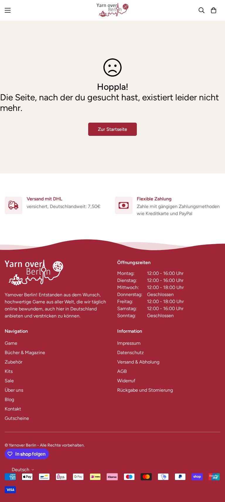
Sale (9, 380)
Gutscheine (17, 418)
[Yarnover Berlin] (112, 10)
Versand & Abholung (138, 362)
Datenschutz (130, 352)
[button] (213, 10)
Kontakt (13, 409)
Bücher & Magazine (25, 352)
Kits (9, 371)
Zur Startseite (112, 129)
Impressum (129, 343)
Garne (11, 343)
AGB (122, 371)
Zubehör (13, 362)
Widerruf (126, 380)
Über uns (14, 390)
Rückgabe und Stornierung (145, 390)
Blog (9, 399)
